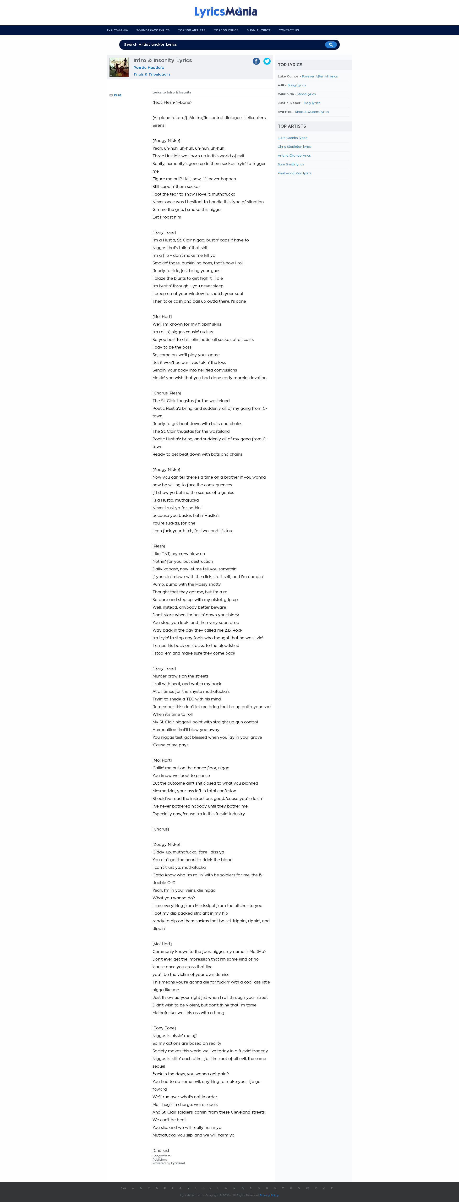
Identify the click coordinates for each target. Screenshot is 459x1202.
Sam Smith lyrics (291, 164)
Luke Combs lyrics (292, 138)
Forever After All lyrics (320, 76)
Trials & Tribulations (151, 74)
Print (117, 95)
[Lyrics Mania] (229, 12)
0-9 (123, 1188)
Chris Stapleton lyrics (294, 146)
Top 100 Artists (191, 30)
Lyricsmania (117, 30)
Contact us (289, 30)
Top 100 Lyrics (226, 30)
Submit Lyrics (258, 30)
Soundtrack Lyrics (152, 30)
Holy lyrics (312, 103)
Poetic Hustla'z (148, 68)
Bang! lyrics (297, 85)
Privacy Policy (269, 1195)
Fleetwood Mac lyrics (294, 173)
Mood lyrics (306, 94)
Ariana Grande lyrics (294, 155)
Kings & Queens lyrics (312, 112)
